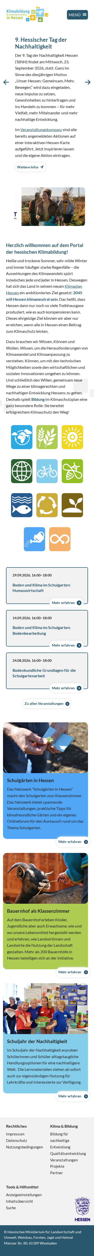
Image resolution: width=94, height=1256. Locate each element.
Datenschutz (16, 1140)
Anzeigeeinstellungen (24, 1194)
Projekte (57, 1166)
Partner (56, 1172)
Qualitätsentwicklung (68, 1153)
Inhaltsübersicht (19, 1201)
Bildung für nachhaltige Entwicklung (60, 1140)
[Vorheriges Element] (6, 82)
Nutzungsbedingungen (24, 1147)
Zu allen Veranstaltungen (44, 703)
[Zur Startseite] (27, 14)
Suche (11, 1207)
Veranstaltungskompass (41, 129)
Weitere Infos (27, 167)
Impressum (15, 1134)
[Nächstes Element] (87, 82)
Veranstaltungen (64, 1160)
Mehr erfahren (63, 602)
